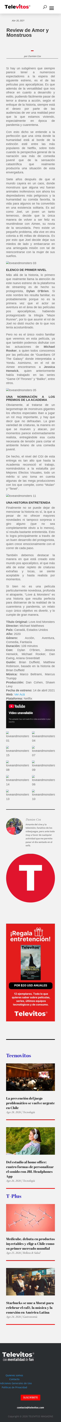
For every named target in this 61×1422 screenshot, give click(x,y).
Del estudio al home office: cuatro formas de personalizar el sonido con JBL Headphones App (30, 1169)
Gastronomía (30, 1317)
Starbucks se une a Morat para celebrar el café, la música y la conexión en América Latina (30, 1308)
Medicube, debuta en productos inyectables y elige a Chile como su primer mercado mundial (30, 1244)
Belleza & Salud (31, 1253)
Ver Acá (19, 694)
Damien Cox (34, 56)
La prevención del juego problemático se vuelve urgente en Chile (30, 1103)
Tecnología (29, 1112)
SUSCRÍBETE (30, 1397)
